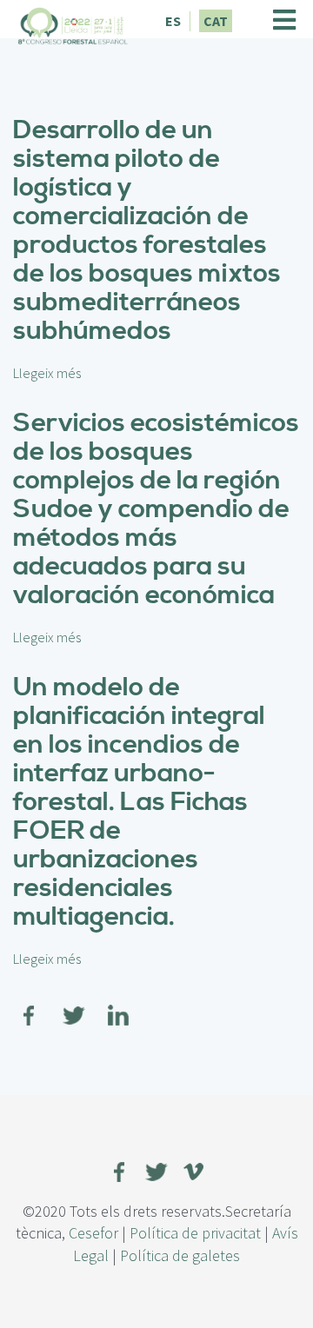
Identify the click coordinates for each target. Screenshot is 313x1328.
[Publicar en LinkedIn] (118, 1004)
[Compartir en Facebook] (29, 1004)
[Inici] (73, 23)
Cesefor (93, 1233)
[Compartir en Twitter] (74, 1004)
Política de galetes (180, 1255)
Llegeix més (47, 373)
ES (173, 21)
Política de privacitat (195, 1233)
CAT (215, 21)
